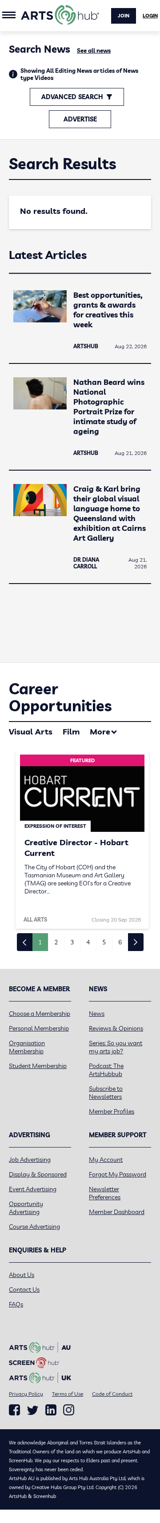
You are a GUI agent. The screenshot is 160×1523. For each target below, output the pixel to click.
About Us (21, 1275)
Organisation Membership (27, 1047)
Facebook (14, 1410)
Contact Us (24, 1289)
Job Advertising (30, 1160)
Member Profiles (111, 1111)
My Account (106, 1160)
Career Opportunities (60, 697)
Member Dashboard (116, 1212)
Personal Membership (39, 1028)
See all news (94, 50)
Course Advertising (34, 1227)
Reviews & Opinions (116, 1028)
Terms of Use (67, 1393)
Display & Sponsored (38, 1174)
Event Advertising (32, 1189)
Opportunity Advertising (26, 1208)
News (96, 1014)
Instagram (68, 1410)
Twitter (33, 1410)
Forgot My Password (117, 1174)
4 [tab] (88, 942)
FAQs (16, 1304)
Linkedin (50, 1410)
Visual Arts (30, 731)
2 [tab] (56, 942)
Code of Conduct (112, 1393)
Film (71, 731)
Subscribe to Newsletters (106, 1093)
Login (150, 16)
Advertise (80, 119)
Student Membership (38, 1066)
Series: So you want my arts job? (115, 1047)
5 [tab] (104, 942)
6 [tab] (120, 942)
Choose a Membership (39, 1014)
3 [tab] (72, 942)
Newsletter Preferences (104, 1193)
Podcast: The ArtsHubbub (106, 1070)
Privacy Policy (26, 1393)
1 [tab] (40, 942)
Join (123, 16)
